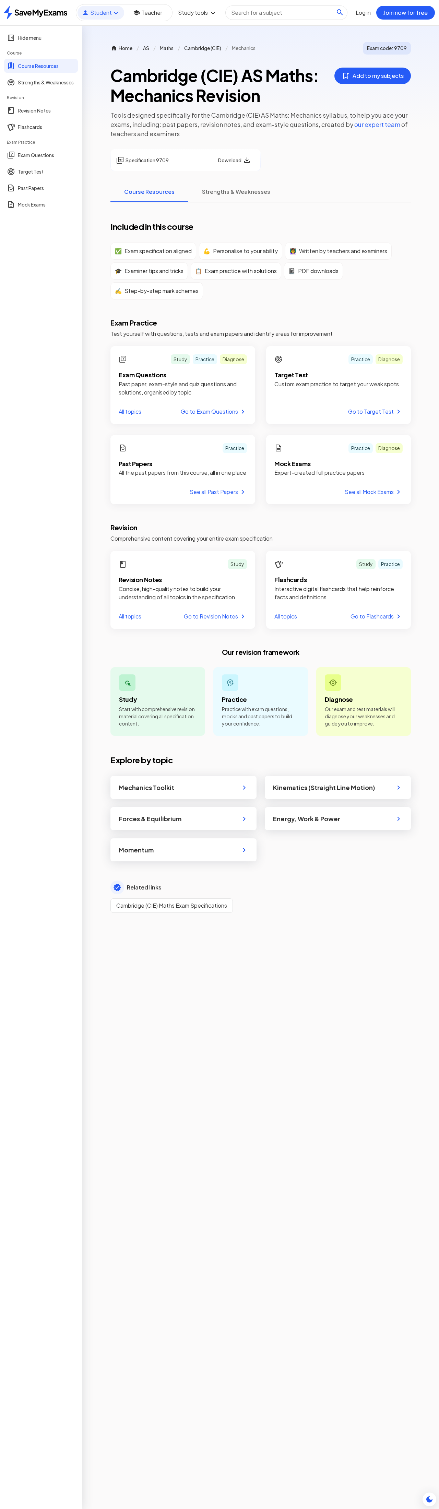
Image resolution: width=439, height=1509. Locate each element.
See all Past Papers (214, 491)
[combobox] (286, 12)
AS (146, 48)
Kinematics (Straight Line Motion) (324, 787)
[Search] (340, 12)
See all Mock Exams (369, 491)
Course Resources (149, 191)
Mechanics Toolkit (146, 787)
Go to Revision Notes (211, 616)
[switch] (429, 1499)
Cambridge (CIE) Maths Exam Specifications (171, 905)
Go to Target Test (371, 411)
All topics (130, 411)
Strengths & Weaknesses (236, 191)
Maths (167, 48)
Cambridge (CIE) (202, 48)
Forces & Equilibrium (150, 819)
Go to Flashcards (372, 616)
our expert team (377, 124)
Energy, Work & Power (306, 819)
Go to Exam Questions (209, 411)
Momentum (136, 850)
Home (125, 48)
